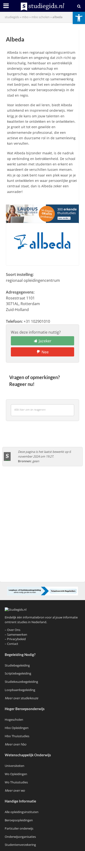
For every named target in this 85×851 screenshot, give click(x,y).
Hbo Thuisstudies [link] (17, 736)
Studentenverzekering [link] (20, 845)
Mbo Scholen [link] (40, 17)
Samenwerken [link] (17, 634)
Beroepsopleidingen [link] (19, 820)
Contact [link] (12, 644)
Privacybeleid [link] (16, 639)
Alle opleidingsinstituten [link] (21, 812)
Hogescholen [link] (14, 719)
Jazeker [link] (45, 341)
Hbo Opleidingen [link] (17, 728)
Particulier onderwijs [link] (19, 828)
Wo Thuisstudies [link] (16, 782)
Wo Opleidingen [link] (16, 774)
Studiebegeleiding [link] (17, 665)
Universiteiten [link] (14, 766)
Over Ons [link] (13, 630)
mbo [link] (25, 17)
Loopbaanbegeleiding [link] (20, 690)
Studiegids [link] (12, 17)
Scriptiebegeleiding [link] (18, 673)
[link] (79, 18)
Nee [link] (45, 352)
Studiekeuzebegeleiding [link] (21, 681)
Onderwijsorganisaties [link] (20, 837)
